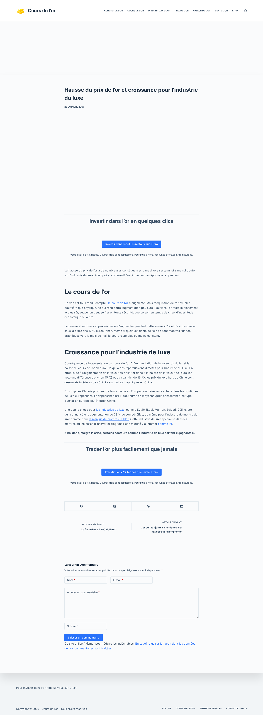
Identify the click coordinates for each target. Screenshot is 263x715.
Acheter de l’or (113, 10)
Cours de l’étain (186, 708)
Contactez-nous (236, 708)
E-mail (118, 580)
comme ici (165, 423)
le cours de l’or (118, 303)
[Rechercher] (245, 10)
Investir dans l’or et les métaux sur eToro (131, 244)
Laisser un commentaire (83, 637)
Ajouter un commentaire (83, 592)
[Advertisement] (131, 48)
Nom (71, 580)
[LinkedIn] (182, 506)
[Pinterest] (148, 506)
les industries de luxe (110, 409)
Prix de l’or (182, 10)
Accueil (166, 708)
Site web (72, 626)
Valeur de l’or (201, 10)
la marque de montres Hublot (109, 419)
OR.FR (73, 687)
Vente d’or (221, 10)
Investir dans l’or (159, 10)
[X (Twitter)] (115, 506)
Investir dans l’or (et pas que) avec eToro (131, 472)
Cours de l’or (135, 10)
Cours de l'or (41, 10)
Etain (235, 10)
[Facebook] (81, 506)
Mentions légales (211, 708)
